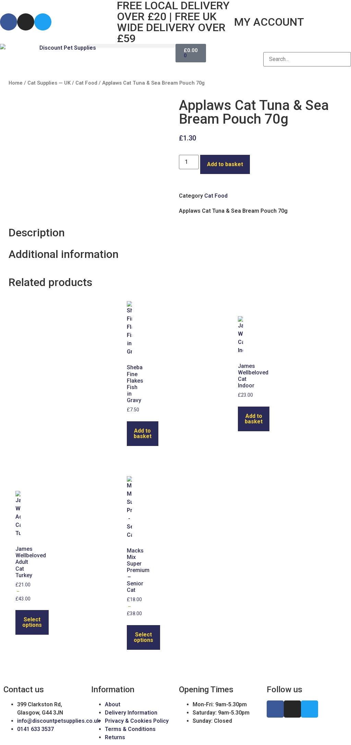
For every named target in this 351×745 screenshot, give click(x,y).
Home (16, 83)
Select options (32, 622)
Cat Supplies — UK (49, 83)
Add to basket (225, 164)
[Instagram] (25, 21)
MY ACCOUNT (269, 21)
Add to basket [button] (143, 433)
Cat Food (86, 83)
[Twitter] (42, 21)
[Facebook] (8, 21)
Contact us (23, 689)
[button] (132, 46)
